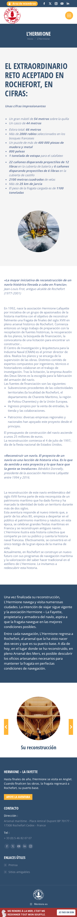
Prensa (13, 865)
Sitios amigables (19, 872)
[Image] (38, 718)
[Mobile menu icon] (69, 15)
